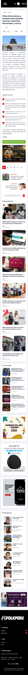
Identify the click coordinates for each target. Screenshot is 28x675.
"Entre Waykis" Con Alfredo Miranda (17, 562)
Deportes (14, 630)
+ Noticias (4, 12)
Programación (4, 657)
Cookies (20, 657)
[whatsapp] (17, 167)
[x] (11, 167)
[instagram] (12, 664)
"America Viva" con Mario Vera (17, 527)
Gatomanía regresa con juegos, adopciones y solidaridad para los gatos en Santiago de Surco (18, 379)
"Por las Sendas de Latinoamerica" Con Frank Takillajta (17, 536)
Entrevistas (3, 659)
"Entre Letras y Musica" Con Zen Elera (18, 518)
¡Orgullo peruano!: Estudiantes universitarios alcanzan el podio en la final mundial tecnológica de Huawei (17, 397)
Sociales (9, 12)
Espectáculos (14, 633)
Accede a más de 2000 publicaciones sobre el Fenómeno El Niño (15, 99)
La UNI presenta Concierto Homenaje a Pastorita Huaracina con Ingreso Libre (18, 388)
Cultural (3, 642)
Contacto (13, 659)
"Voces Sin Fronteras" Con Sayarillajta (18, 553)
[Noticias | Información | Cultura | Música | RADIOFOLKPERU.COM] (4, 4)
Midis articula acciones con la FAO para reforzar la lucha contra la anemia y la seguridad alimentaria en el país (15, 118)
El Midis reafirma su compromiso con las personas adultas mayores (15, 112)
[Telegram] (14, 167)
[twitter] (10, 664)
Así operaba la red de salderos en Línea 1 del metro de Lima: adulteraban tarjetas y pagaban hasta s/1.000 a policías (12, 354)
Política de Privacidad (13, 657)
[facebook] (7, 167)
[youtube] (17, 664)
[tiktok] (14, 664)
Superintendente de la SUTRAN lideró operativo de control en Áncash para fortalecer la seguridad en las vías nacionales (18, 370)
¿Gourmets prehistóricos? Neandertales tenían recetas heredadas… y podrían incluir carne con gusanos (18, 405)
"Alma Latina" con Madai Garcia (18, 580)
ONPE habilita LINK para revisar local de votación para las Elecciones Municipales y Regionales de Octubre (15, 124)
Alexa (8, 659)
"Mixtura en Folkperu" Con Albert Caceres (18, 571)
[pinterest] (21, 167)
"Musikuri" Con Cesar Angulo (18, 544)
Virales (2, 644)
